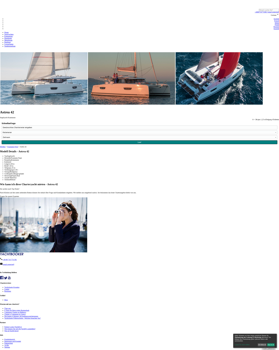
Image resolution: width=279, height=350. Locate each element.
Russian (276, 27)
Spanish (276, 29)
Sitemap (7, 347)
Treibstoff (7, 180)
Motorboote (8, 40)
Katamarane (8, 36)
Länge (6, 164)
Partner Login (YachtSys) (13, 327)
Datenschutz (8, 343)
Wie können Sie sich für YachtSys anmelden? (19, 329)
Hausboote (8, 38)
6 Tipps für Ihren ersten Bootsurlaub (16, 310)
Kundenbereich (9, 339)
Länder (6, 289)
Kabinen (7, 162)
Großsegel (7, 174)
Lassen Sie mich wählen (242, 345)
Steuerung (7, 176)
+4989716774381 (261, 12)
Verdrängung (8, 170)
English (276, 19)
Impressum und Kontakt (12, 341)
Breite (6, 166)
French (276, 21)
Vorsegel (7, 172)
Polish (277, 25)
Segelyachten (9, 34)
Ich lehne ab (262, 345)
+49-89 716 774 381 (10, 260)
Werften (2, 147)
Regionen (7, 291)
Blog (6, 300)
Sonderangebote (9, 46)
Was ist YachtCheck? (11, 331)
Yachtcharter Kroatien (11, 287)
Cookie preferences (269, 349)
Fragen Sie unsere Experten (9, 196)
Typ (5, 156)
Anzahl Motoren (10, 178)
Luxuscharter (8, 44)
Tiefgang (7, 168)
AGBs (6, 345)
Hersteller (7, 158)
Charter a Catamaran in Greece (15, 314)
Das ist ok (271, 345)
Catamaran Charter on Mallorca (15, 312)
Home (6, 32)
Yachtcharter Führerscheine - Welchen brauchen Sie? (22, 318)
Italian (277, 23)
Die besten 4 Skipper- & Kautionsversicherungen (21, 316)
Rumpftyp (7, 160)
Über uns (7, 308)
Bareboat (7, 42)
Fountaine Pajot (12, 147)
